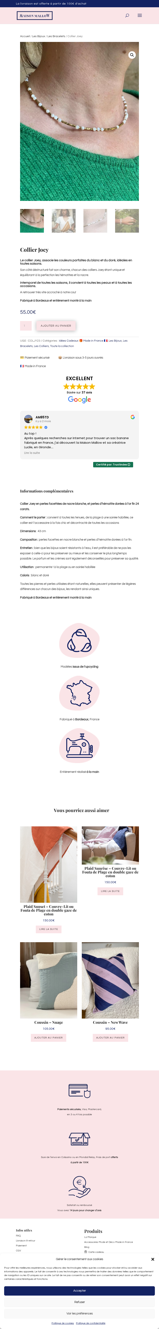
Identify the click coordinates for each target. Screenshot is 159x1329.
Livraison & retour (25, 1240)
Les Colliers (41, 346)
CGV (18, 1250)
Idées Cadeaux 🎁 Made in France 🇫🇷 (83, 340)
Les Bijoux (38, 36)
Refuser (79, 1302)
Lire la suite (48, 929)
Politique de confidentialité (90, 1323)
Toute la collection (62, 346)
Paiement (21, 1245)
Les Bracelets (56, 36)
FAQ (18, 1235)
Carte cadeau (96, 1252)
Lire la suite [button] (32, 453)
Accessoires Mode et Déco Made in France (108, 1242)
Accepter (79, 1290)
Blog (86, 1247)
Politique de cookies (63, 1323)
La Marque (90, 1237)
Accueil (25, 36)
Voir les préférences (79, 1313)
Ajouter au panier (56, 325)
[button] (153, 1259)
